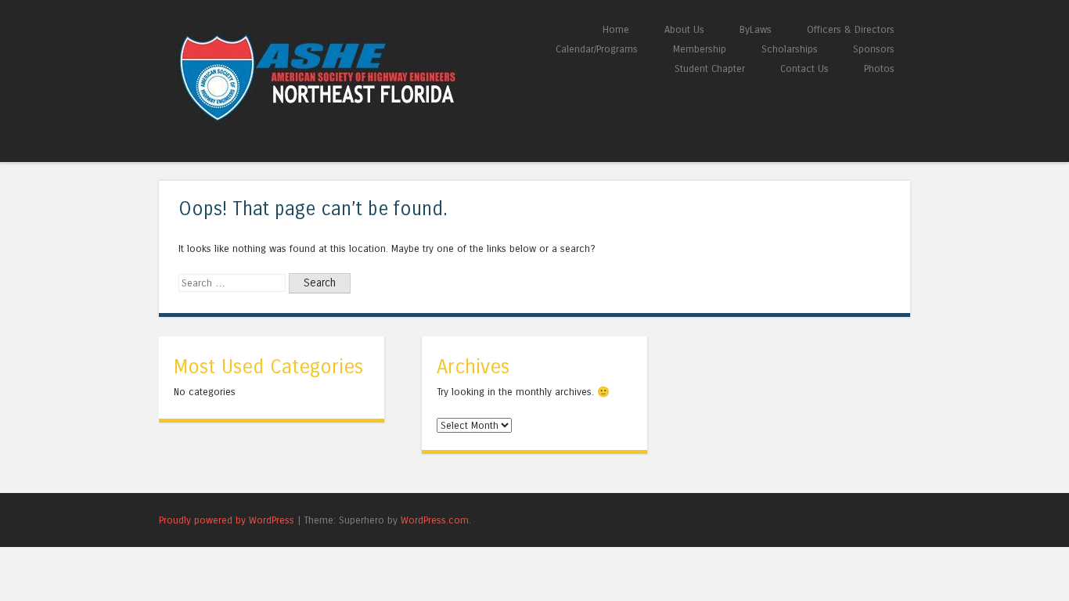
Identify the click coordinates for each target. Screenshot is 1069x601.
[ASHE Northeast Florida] (346, 132)
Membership (699, 49)
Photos (879, 68)
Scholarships (789, 49)
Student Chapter (710, 68)
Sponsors (873, 49)
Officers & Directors (850, 29)
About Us (684, 29)
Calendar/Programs (597, 49)
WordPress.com (435, 520)
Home (616, 29)
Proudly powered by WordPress (226, 520)
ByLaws (756, 29)
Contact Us (804, 68)
